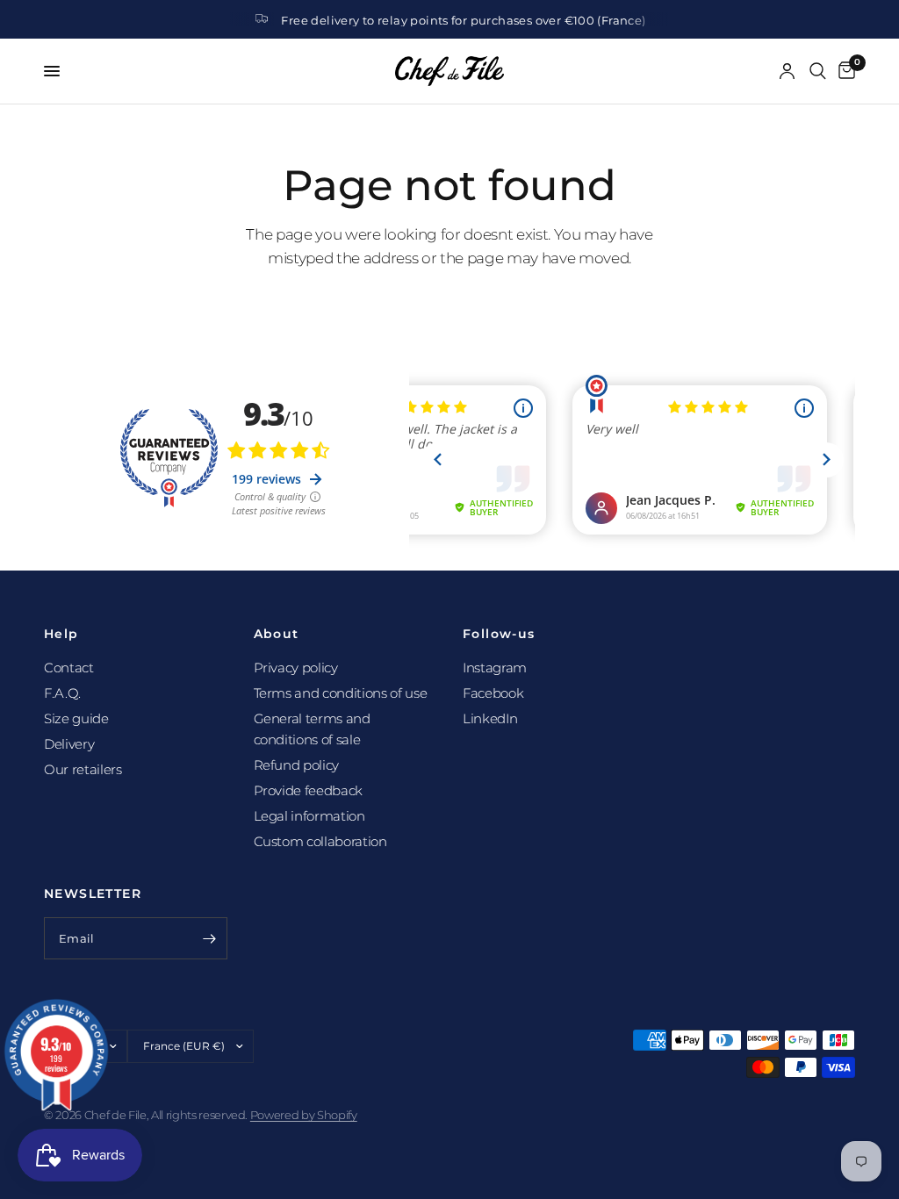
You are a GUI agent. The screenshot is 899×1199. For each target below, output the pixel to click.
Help (61, 634)
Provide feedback (308, 790)
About (276, 634)
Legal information (309, 816)
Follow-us (499, 634)
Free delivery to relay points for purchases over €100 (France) (463, 20)
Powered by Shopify (303, 1115)
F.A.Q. (62, 693)
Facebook (493, 693)
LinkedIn (490, 718)
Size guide (76, 718)
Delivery (69, 744)
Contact (69, 667)
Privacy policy (296, 667)
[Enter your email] (209, 938)
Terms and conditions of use (341, 693)
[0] (843, 71)
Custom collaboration (320, 841)
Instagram (495, 667)
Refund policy (297, 765)
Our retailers (83, 769)
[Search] (817, 71)
